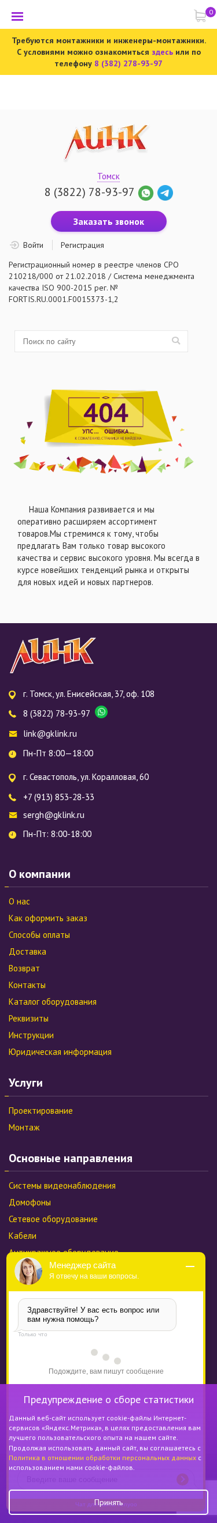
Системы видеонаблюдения (62, 1185)
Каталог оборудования (53, 1001)
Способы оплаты (39, 934)
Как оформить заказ (48, 918)
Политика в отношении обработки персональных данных (103, 1457)
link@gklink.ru (50, 733)
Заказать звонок (108, 221)
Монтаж (24, 1127)
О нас (19, 901)
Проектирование (41, 1110)
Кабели (22, 1235)
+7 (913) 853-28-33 (58, 796)
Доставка (27, 951)
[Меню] (17, 16)
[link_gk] (165, 191)
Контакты (27, 984)
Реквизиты (29, 1018)
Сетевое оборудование (53, 1218)
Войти (33, 245)
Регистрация (82, 245)
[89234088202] (147, 191)
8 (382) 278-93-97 (128, 63)
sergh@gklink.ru (53, 814)
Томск (108, 176)
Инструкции (31, 1035)
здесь (162, 52)
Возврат (24, 968)
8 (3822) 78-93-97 (89, 191)
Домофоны (30, 1202)
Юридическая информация (60, 1051)
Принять (108, 1502)
